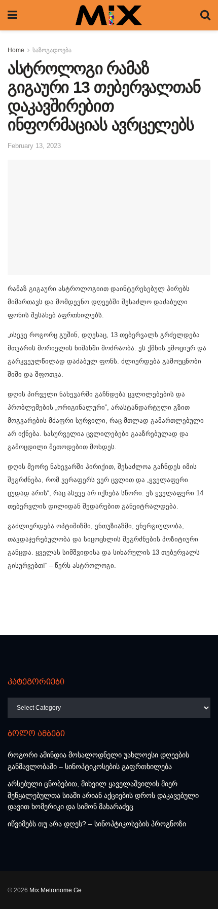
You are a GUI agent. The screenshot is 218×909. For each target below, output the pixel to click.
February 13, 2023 (34, 146)
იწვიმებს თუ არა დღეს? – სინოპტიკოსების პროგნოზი (97, 824)
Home (16, 50)
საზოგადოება (51, 50)
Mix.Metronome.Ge (55, 890)
